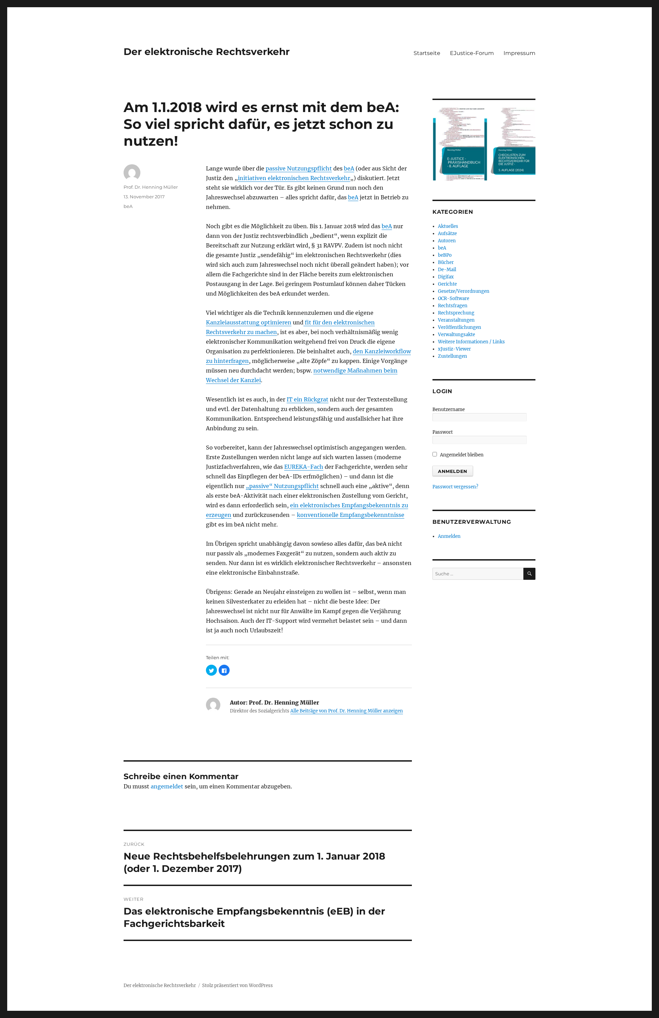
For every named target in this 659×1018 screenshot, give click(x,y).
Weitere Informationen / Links (471, 342)
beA (349, 168)
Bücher (446, 262)
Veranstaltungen (456, 320)
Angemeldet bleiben (461, 455)
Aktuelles (448, 226)
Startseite (427, 53)
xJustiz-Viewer (454, 349)
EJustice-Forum (472, 53)
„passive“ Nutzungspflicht (282, 486)
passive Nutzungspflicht (299, 168)
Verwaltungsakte (456, 335)
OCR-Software (453, 298)
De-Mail (447, 270)
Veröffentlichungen (459, 327)
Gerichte (447, 284)
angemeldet (167, 786)
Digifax (446, 277)
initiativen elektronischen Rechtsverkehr (294, 178)
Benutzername (448, 409)
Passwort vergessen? (455, 487)
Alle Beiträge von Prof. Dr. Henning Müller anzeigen (346, 711)
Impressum (519, 53)
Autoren (447, 241)
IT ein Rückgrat (307, 399)
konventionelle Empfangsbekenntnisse (350, 514)
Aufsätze (447, 233)
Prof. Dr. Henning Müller (151, 187)
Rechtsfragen (452, 306)
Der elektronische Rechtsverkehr (207, 51)
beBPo (445, 255)
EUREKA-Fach (303, 466)
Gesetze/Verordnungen (463, 291)
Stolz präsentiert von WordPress (237, 985)
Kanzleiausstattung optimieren (248, 322)
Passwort (442, 432)
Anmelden (449, 536)
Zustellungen (452, 356)
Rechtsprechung (456, 313)
